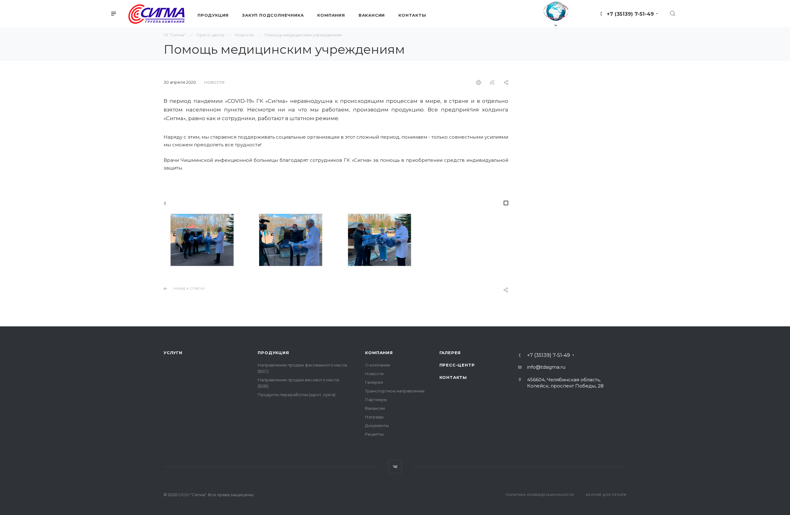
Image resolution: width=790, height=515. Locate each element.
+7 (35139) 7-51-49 (630, 14)
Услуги (173, 352)
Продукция (273, 352)
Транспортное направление (395, 390)
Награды (374, 416)
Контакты (453, 377)
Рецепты (374, 434)
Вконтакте (395, 466)
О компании (377, 364)
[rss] (492, 82)
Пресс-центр (457, 364)
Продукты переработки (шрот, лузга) (296, 394)
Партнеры (376, 399)
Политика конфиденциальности (540, 495)
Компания (379, 352)
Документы (377, 425)
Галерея (374, 382)
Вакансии (375, 408)
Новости (374, 373)
